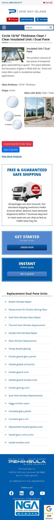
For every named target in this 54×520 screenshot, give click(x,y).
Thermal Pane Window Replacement (27, 325)
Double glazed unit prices (21, 364)
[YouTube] (42, 494)
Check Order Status (27, 19)
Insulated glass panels (20, 411)
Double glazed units (19, 372)
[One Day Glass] (27, 13)
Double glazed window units (23, 379)
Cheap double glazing (20, 348)
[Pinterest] (32, 494)
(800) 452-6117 (15, 2)
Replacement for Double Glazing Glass (28, 309)
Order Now (14, 19)
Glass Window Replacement (23, 340)
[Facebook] (11, 494)
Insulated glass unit (18, 419)
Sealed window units (19, 442)
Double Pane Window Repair (23, 333)
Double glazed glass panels (22, 356)
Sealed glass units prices (21, 434)
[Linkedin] (22, 494)
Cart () (48, 2)
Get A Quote (11, 149)
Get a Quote (43, 19)
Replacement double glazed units (25, 426)
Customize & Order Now (17, 144)
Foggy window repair (19, 403)
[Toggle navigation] (4, 27)
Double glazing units (19, 387)
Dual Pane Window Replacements (25, 395)
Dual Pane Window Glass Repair (25, 317)
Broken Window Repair (20, 301)
